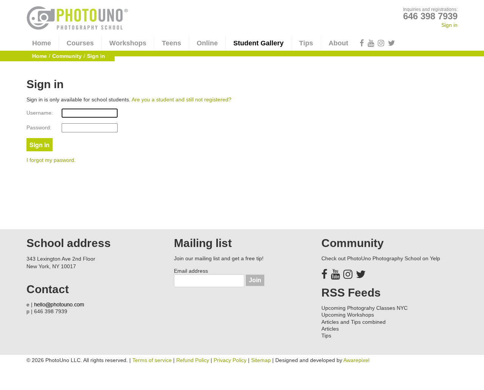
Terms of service (152, 360)
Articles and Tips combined (353, 322)
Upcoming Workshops (347, 315)
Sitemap (261, 360)
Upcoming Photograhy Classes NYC (364, 308)
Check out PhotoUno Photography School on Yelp (380, 258)
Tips (306, 43)
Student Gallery (258, 43)
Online (207, 43)
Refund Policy (192, 360)
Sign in (449, 25)
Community (67, 56)
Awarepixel (356, 360)
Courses (80, 43)
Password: (38, 127)
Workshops (127, 43)
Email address (191, 271)
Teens (171, 43)
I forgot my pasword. (51, 160)
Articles (330, 329)
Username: (39, 113)
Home (41, 43)
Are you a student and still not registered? (181, 99)
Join (255, 280)
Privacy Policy (230, 360)
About (338, 43)
